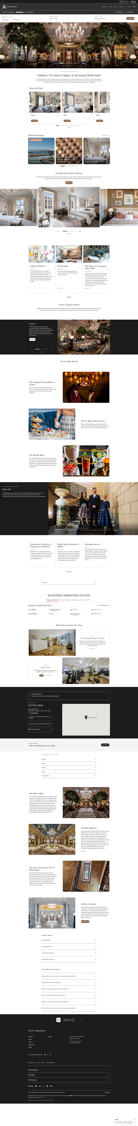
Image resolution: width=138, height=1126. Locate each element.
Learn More (60, 288)
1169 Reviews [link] (30, 12)
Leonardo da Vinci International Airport (40, 723)
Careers (39, 1095)
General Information (47, 946)
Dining (115, 6)
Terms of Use (45, 1095)
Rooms (110, 6)
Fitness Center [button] (75, 613)
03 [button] (70, 233)
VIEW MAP (120, 12)
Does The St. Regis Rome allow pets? (51, 982)
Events (128, 6)
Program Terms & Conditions (55, 1095)
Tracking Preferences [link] (32, 1095)
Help (41, 1097)
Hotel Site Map (36, 1097)
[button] (124, 2)
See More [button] (92, 82)
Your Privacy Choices (76, 1095)
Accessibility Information (48, 953)
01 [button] (68, 233)
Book (41, 675)
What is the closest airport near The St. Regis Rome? (55, 1001)
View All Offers (105, 135)
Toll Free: (76, 1041)
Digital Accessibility (86, 1095)
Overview (104, 6)
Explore (32, 339)
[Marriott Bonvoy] (132, 2)
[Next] (110, 104)
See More (69, 182)
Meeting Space (33, 613)
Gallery (134, 6)
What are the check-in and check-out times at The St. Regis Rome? (59, 976)
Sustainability (33, 609)
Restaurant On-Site (55, 609)
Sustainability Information (48, 959)
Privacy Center (65, 1095)
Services (44, 767)
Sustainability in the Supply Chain (98, 1095)
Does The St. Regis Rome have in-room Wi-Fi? (53, 995)
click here (130, 1123)
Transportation (45, 775)
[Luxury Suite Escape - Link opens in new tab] (96, 151)
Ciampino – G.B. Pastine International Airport (39, 717)
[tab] (52, 600)
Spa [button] (52, 613)
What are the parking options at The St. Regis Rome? (55, 989)
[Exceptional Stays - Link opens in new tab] (41, 151)
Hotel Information (46, 940)
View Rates (34, 120)
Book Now (87, 288)
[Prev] (30, 104)
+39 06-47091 (130, 12)
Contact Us (44, 582)
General (44, 759)
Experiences (122, 6)
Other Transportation (35, 729)
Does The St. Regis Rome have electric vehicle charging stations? (59, 1008)
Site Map (30, 1097)
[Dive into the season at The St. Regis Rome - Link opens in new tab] (69, 151)
